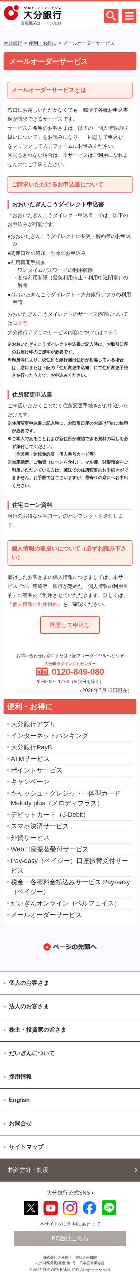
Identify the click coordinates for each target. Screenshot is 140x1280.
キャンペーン (30, 781)
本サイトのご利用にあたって (70, 1224)
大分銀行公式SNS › (70, 1193)
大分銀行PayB (31, 747)
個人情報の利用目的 (35, 604)
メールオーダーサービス (46, 914)
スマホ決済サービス (40, 826)
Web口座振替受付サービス (50, 849)
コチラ (20, 323)
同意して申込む (70, 625)
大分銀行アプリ (33, 724)
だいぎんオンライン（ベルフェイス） (66, 903)
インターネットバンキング (49, 735)
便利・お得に (43, 43)
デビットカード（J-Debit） (50, 814)
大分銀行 (13, 43)
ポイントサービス (36, 770)
